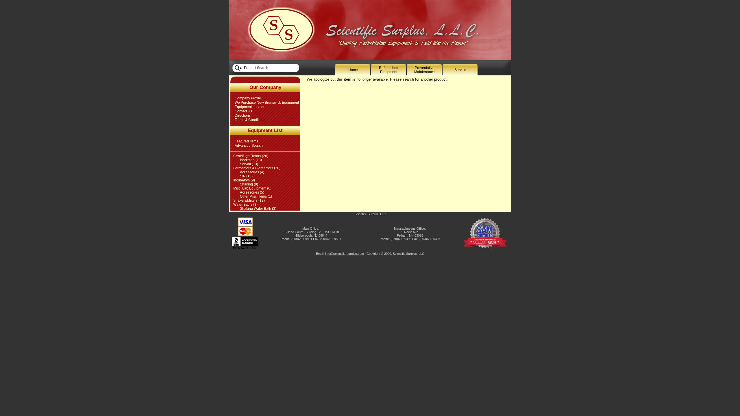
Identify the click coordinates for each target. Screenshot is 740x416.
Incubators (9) (244, 180)
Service (460, 70)
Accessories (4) (252, 172)
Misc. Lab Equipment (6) (252, 188)
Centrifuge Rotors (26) (250, 156)
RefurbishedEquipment (388, 70)
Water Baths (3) (245, 205)
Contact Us (243, 111)
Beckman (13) (251, 160)
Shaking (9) (249, 184)
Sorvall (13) (249, 164)
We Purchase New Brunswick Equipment (267, 103)
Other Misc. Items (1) (256, 196)
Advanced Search (249, 146)
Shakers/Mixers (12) (249, 200)
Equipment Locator (249, 107)
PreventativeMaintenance (424, 70)
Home (353, 70)
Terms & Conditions (250, 120)
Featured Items (246, 141)
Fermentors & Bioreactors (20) (256, 168)
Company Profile (248, 98)
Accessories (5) (252, 192)
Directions (243, 116)
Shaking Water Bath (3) (258, 209)
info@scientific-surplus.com (344, 253)
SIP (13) (246, 176)
